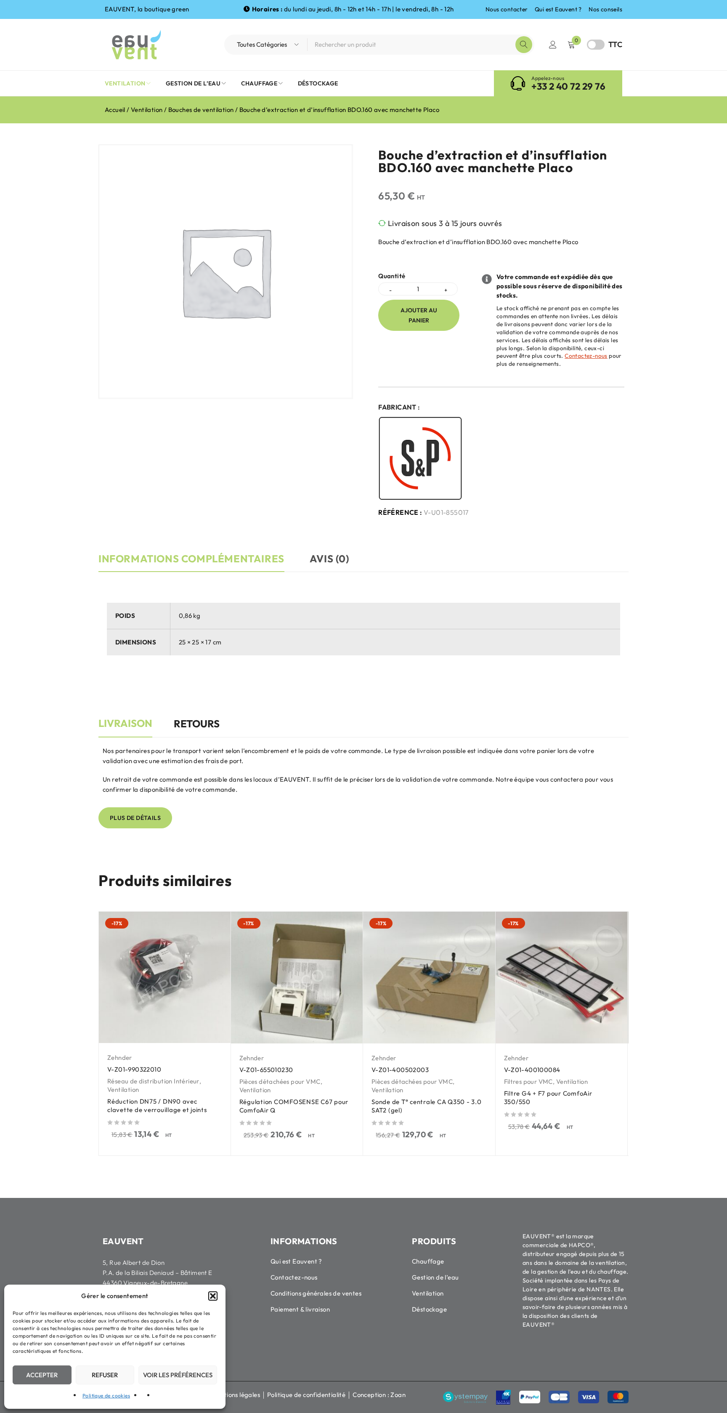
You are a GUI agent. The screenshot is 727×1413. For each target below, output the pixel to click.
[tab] (125, 727)
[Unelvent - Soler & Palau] (420, 458)
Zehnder (119, 1058)
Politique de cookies (106, 1395)
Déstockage (429, 1309)
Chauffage (428, 1261)
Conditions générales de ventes (316, 1293)
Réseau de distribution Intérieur (153, 1081)
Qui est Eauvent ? (558, 9)
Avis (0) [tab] (329, 558)
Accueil (115, 110)
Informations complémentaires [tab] (191, 558)
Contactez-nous (586, 355)
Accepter (42, 1375)
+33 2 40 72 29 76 (568, 86)
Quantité (391, 276)
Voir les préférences (177, 1375)
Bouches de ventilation (201, 110)
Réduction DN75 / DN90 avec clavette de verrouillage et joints (157, 1105)
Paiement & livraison (300, 1309)
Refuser (105, 1375)
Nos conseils (605, 9)
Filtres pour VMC (528, 1082)
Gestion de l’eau (435, 1277)
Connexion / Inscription (553, 44)
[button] (213, 1296)
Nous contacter (507, 9)
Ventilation (146, 110)
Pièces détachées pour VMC (280, 1082)
